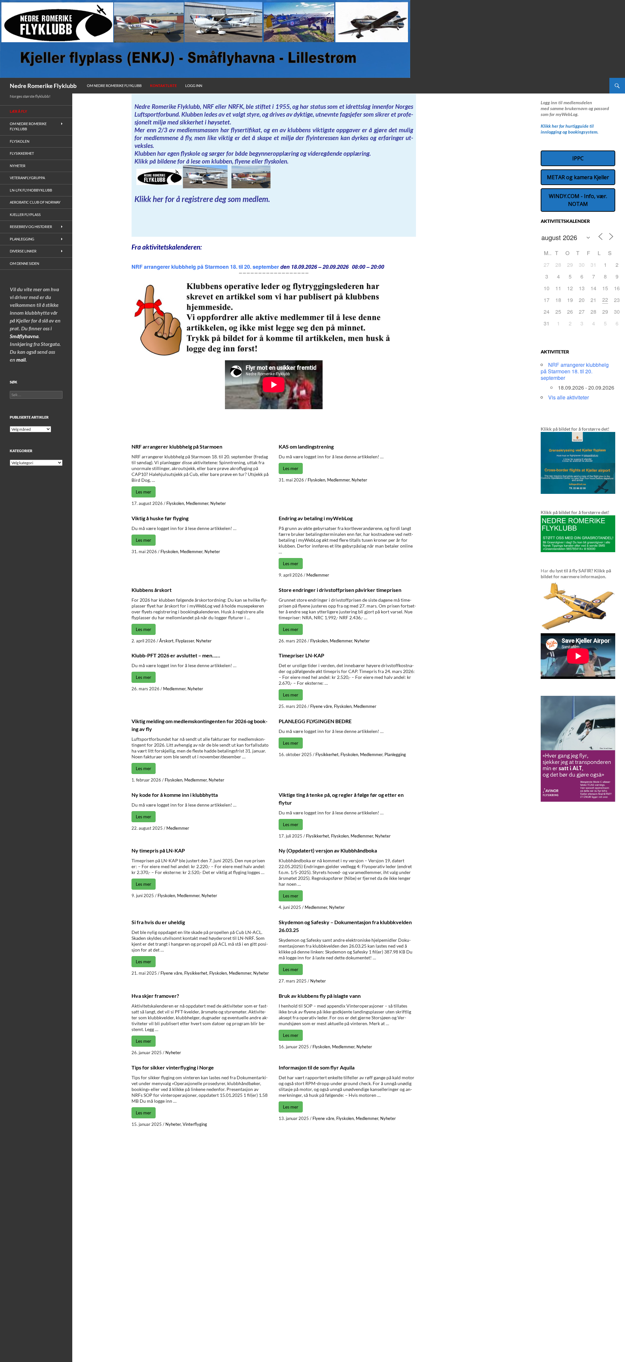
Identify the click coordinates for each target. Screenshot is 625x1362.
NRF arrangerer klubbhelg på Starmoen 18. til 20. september (205, 266)
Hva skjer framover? (155, 996)
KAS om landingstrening (306, 446)
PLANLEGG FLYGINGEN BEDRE (315, 721)
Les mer (143, 492)
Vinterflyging (195, 1124)
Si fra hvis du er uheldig (158, 922)
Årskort (166, 640)
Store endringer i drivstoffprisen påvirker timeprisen (340, 590)
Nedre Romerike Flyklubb (43, 85)
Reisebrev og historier (31, 226)
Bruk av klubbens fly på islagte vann (320, 996)
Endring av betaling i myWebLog (316, 518)
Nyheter (218, 503)
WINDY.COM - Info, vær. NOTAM (578, 200)
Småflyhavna (24, 336)
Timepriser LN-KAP (301, 655)
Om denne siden (24, 263)
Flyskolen (175, 503)
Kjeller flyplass (25, 214)
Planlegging (395, 754)
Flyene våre (321, 706)
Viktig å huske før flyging (160, 518)
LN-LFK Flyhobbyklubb (31, 190)
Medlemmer (197, 503)
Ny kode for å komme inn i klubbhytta (175, 795)
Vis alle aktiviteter (568, 397)
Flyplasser (184, 640)
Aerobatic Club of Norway (35, 202)
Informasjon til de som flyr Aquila (316, 1067)
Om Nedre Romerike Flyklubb (114, 85)
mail (21, 359)
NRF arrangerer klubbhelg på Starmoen (177, 446)
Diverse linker (23, 251)
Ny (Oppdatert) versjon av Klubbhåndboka (328, 850)
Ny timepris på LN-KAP (158, 850)
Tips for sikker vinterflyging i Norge (173, 1067)
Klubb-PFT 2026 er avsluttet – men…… (176, 655)
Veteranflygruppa (27, 178)
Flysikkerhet (327, 754)
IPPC (578, 158)
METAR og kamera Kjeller (578, 177)
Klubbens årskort (152, 590)
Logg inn (193, 85)
